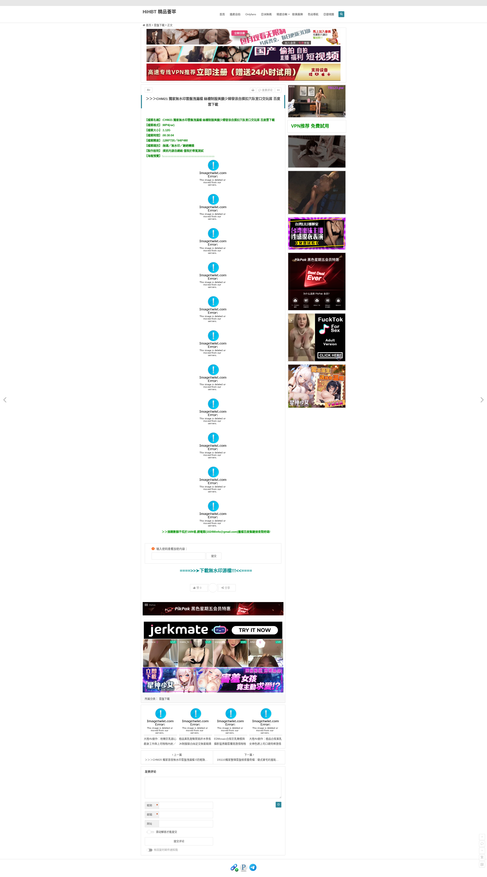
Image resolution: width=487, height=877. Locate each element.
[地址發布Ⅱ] (243, 870)
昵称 (152, 805)
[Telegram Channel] (253, 870)
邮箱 (152, 814)
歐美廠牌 (297, 14)
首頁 (222, 14)
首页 (148, 25)
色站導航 (313, 14)
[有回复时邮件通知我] (149, 850)
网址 (149, 823)
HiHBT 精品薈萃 (159, 11)
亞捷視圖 (328, 14)
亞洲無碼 (266, 14)
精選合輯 (282, 14)
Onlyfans (250, 14)
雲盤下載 (159, 25)
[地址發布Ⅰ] (234, 870)
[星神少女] (316, 386)
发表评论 (267, 90)
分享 (227, 587)
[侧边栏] (278, 90)
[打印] (253, 90)
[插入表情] (278, 805)
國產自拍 (235, 14)
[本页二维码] (482, 864)
